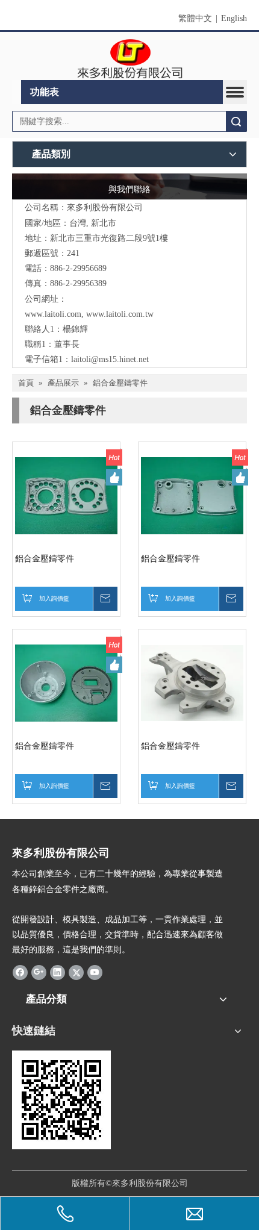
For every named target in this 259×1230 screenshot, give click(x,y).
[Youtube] (94, 972)
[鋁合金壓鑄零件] (66, 494)
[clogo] (130, 59)
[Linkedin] (57, 972)
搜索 (236, 121)
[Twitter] (76, 972)
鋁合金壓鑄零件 (44, 558)
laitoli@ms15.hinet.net (110, 359)
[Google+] (38, 972)
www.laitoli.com (53, 314)
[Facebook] (20, 972)
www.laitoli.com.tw (120, 314)
